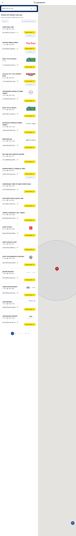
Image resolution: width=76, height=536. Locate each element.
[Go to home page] (39, 2)
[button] (31, 8)
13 (25, 333)
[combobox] (19, 8)
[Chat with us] (73, 523)
